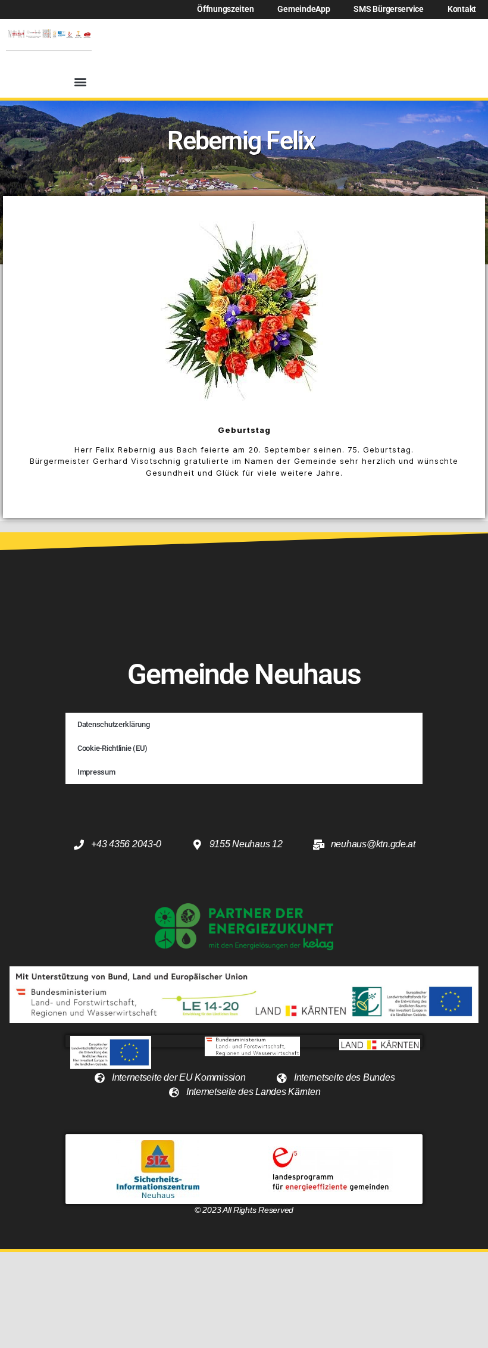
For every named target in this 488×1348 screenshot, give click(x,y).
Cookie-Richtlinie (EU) (112, 748)
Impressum (96, 771)
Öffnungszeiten (225, 9)
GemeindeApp (303, 9)
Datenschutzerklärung (113, 724)
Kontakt (462, 9)
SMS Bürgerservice (388, 9)
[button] (80, 82)
